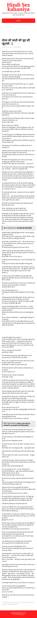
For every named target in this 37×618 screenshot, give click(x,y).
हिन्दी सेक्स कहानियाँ (17, 47)
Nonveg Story (25, 602)
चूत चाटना (5, 604)
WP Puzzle (21, 614)
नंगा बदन (9, 604)
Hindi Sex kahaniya (18, 7)
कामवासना (30, 602)
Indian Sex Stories (16, 602)
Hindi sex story (8, 602)
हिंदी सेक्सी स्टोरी (15, 604)
